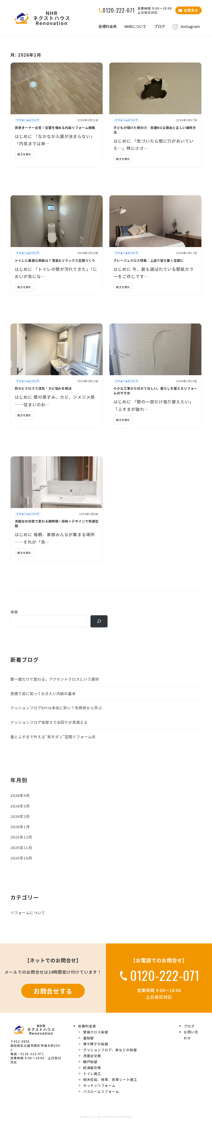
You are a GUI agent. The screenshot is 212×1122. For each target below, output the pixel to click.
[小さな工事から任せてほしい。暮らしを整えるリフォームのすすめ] (155, 349)
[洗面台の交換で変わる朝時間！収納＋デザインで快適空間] (57, 482)
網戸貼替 (90, 1061)
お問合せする (53, 990)
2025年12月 (21, 837)
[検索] (99, 621)
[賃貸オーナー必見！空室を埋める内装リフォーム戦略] (57, 88)
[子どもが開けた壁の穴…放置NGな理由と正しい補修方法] (155, 88)
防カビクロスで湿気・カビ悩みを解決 (43, 388)
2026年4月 (20, 795)
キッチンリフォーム (99, 1085)
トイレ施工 (92, 1073)
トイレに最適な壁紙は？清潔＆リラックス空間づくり (55, 260)
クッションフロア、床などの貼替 (110, 1049)
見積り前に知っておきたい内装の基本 (43, 693)
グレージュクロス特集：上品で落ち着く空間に (148, 260)
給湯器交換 (92, 1067)
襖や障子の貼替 (96, 1043)
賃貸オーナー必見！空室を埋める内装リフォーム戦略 (55, 127)
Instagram (190, 26)
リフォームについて (28, 120)
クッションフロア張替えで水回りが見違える (49, 722)
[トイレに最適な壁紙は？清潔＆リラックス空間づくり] (57, 221)
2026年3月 (20, 806)
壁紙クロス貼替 (96, 1031)
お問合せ (191, 10)
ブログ (159, 26)
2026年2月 (20, 816)
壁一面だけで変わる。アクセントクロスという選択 (54, 679)
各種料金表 (108, 26)
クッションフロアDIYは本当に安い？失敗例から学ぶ (56, 707)
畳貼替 (88, 1037)
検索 (14, 611)
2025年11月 (21, 847)
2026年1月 (20, 826)
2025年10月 (21, 857)
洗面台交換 (92, 1055)
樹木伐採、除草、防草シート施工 (110, 1079)
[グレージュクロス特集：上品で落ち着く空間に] (155, 221)
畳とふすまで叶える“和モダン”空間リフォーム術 (53, 736)
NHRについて (135, 26)
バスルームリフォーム (101, 1091)
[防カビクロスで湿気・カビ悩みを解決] (57, 349)
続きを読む (24, 154)
